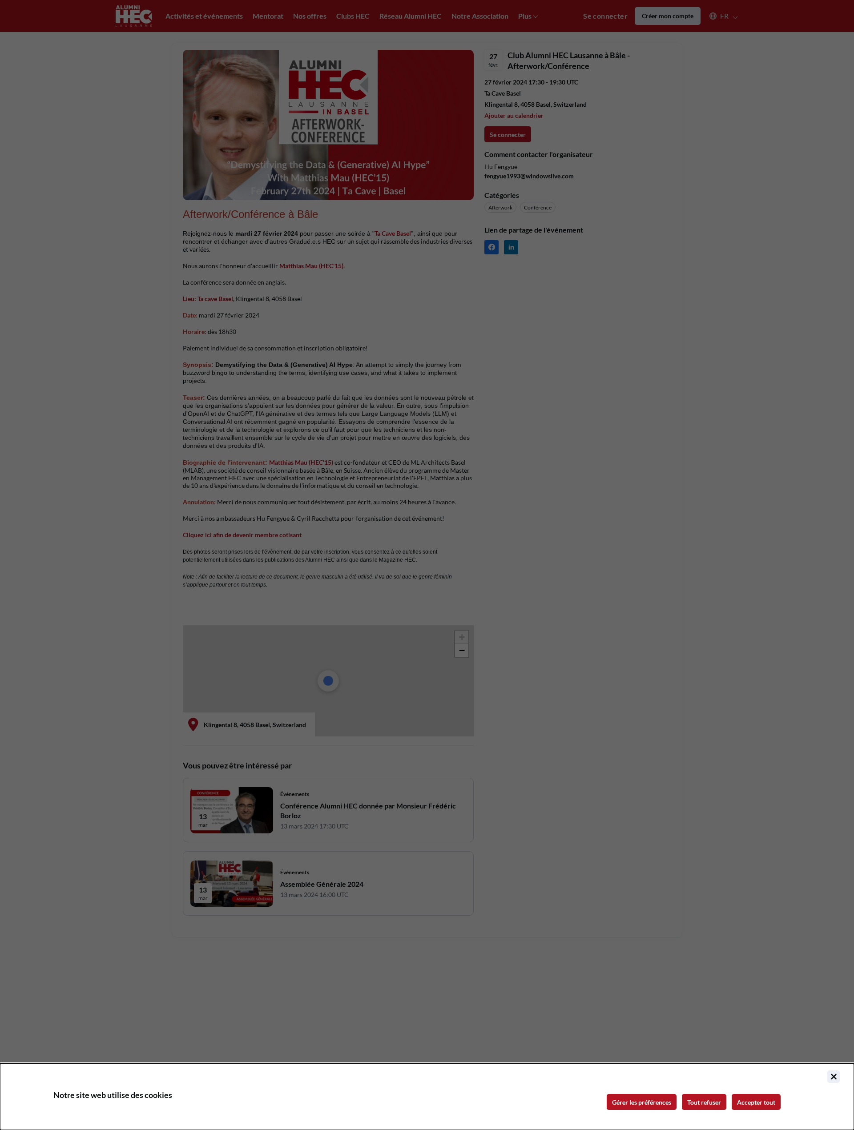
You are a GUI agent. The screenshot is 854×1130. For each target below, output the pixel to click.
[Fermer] (833, 1076)
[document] (427, 1096)
